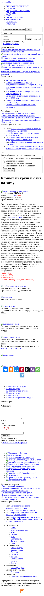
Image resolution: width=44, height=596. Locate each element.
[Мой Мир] (16, 369)
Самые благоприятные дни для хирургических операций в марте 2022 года (24, 84)
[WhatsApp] (37, 369)
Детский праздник (31, 462)
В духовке (15, 572)
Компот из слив (12, 395)
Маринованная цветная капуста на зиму (18, 113)
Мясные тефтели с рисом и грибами (20, 51)
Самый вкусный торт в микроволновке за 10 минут (18, 507)
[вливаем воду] (7, 297)
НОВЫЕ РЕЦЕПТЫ (14, 17)
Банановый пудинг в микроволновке (16, 65)
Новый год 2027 (28, 473)
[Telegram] (22, 375)
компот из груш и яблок (11, 348)
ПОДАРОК (10, 24)
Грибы (13, 528)
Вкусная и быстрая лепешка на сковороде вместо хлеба (21, 513)
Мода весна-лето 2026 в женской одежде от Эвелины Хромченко (22, 138)
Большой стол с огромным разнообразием (23, 158)
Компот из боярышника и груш (19, 397)
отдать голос (9, 170)
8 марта (17, 455)
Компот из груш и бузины (17, 391)
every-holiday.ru (7, 2)
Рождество (21, 480)
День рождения (27, 458)
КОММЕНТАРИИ (13, 19)
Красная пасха (7, 122)
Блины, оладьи (17, 548)
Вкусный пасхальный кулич (23, 510)
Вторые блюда (17, 550)
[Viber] (32, 369)
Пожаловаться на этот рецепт (14, 442)
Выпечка (14, 552)
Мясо (13, 532)
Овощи (14, 534)
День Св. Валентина (33, 460)
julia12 (13, 195)
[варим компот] (8, 355)
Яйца (13, 543)
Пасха (15, 475)
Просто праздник (29, 477)
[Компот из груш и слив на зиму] (15, 191)
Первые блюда (17, 559)
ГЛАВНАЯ (10, 8)
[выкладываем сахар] (10, 324)
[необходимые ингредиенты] (13, 286)
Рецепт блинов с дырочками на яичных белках (21, 118)
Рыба (13, 537)
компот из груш (15, 217)
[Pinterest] (21, 369)
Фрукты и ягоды (18, 541)
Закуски (14, 556)
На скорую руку (28, 466)
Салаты (14, 561)
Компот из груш (13, 389)
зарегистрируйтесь (11, 44)
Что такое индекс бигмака (17, 80)
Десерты (14, 554)
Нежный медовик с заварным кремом (17, 495)
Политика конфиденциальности (24, 576)
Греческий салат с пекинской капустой (17, 61)
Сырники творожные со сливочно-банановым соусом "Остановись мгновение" (20, 489)
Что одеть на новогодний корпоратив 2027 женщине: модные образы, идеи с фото (24, 147)
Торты (13, 563)
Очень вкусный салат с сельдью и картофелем (20, 120)
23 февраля (22, 453)
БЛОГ (8, 15)
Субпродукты (16, 539)
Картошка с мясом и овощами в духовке (18, 115)
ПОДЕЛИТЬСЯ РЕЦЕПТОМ (18, 11)
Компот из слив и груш (16, 386)
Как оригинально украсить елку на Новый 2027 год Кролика (23, 130)
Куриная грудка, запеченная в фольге (17, 493)
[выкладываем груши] (10, 337)
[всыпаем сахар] (8, 306)
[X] (27, 369)
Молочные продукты (19, 530)
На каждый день (17, 568)
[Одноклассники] (11, 369)
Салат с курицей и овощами (13, 486)
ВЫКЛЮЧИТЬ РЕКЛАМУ (17, 6)
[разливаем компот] (9, 366)
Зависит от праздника (15, 161)
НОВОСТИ (11, 13)
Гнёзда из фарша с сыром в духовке (25, 517)
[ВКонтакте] (5, 369)
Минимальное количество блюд (19, 163)
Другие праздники (31, 464)
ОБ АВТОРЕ (11, 22)
